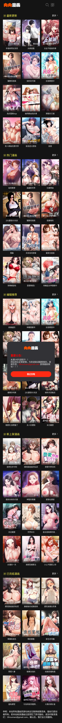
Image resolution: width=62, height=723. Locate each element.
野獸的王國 (50, 114)
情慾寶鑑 (31, 639)
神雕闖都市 (31, 327)
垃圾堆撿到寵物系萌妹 (32, 704)
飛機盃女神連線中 (50, 286)
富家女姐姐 (50, 253)
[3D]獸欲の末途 (12, 221)
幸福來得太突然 (12, 49)
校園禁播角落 (50, 672)
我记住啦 (31, 374)
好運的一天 (11, 565)
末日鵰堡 (50, 425)
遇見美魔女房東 (50, 607)
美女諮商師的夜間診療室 (52, 532)
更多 (54, 15)
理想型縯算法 (31, 565)
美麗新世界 (31, 188)
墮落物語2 (31, 286)
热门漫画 (11, 155)
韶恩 (50, 146)
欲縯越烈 (11, 327)
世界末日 (31, 532)
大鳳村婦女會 (50, 704)
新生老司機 (50, 639)
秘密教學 (11, 188)
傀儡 (12, 253)
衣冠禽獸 (11, 532)
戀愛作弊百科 (50, 467)
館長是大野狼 (31, 146)
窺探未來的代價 (12, 500)
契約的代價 (31, 81)
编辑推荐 (11, 294)
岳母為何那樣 (31, 253)
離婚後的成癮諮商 (31, 607)
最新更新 (11, 15)
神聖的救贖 (31, 500)
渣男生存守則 (12, 467)
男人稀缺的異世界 (12, 146)
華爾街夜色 (11, 639)
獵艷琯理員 (11, 81)
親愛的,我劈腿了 (11, 425)
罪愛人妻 (11, 672)
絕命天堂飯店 (50, 393)
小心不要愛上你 (50, 565)
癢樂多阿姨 (11, 393)
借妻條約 (50, 221)
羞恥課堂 (11, 704)
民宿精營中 (50, 81)
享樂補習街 (11, 286)
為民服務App (12, 114)
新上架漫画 (13, 434)
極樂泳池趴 (31, 672)
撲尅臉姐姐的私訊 (31, 467)
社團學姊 (50, 188)
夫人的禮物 (31, 425)
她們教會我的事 (31, 114)
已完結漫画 (13, 573)
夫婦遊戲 (31, 49)
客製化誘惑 (50, 500)
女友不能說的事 (50, 49)
